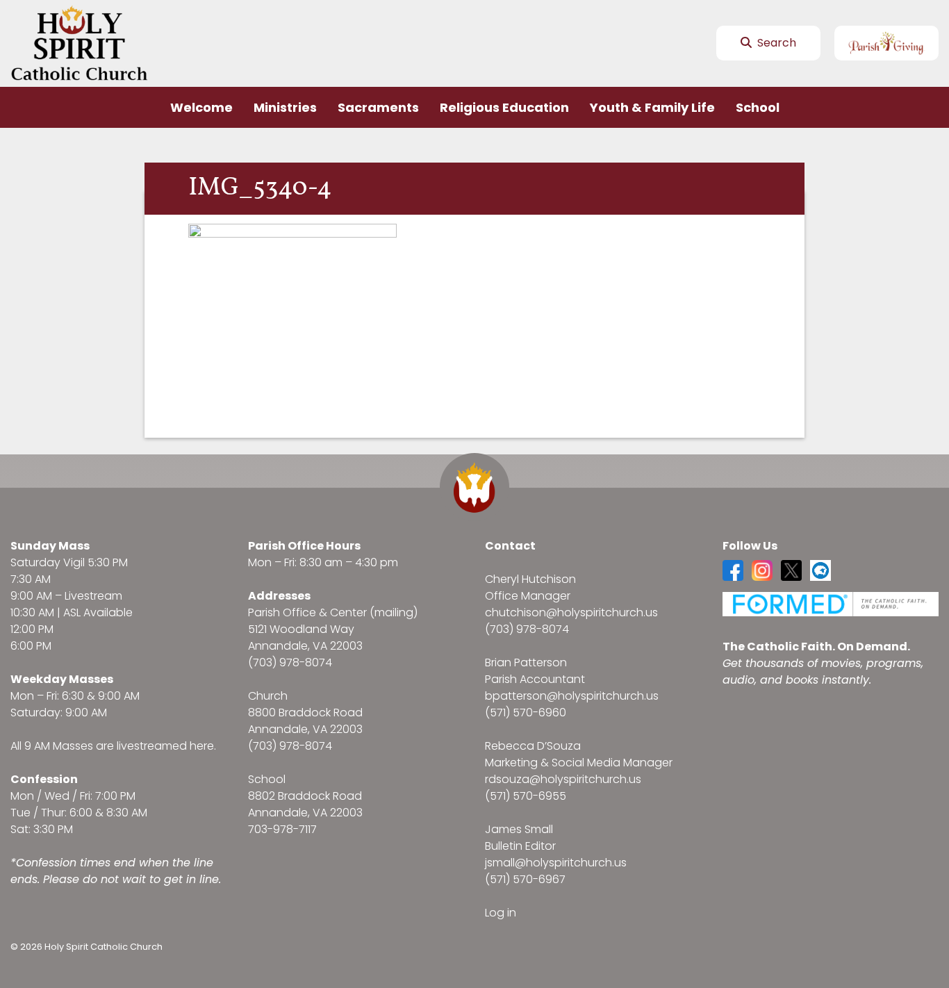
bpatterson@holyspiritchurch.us (572, 696)
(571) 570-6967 (525, 879)
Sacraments (378, 107)
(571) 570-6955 (525, 796)
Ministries (285, 107)
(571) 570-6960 (525, 713)
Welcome (201, 107)
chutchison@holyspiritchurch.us (571, 612)
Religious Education (504, 107)
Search (775, 43)
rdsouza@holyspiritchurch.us (563, 779)
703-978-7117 (282, 829)
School (757, 107)
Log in (500, 913)
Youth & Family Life (652, 107)
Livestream (93, 596)
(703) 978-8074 (290, 662)
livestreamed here (165, 746)
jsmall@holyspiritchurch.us (556, 863)
